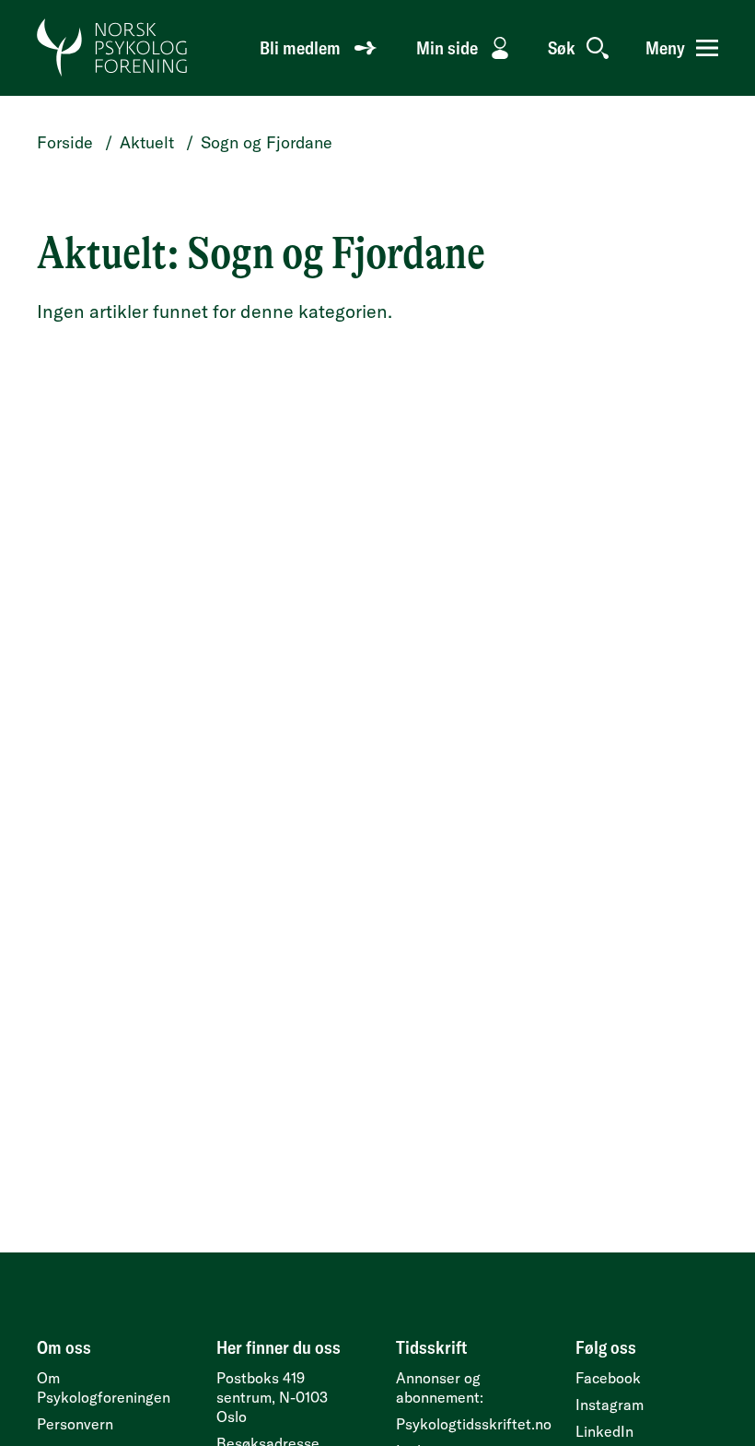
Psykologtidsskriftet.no (474, 1424)
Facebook (608, 1378)
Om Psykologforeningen (103, 1387)
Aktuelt (147, 142)
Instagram (609, 1404)
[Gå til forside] (113, 47)
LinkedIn (604, 1431)
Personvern (75, 1424)
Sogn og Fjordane (266, 142)
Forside (65, 142)
